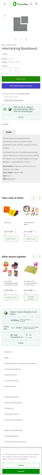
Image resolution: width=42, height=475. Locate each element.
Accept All (21, 471)
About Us (8, 352)
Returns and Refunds (13, 430)
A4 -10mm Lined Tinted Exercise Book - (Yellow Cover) (30, 283)
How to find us (11, 375)
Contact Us (9, 408)
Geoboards (7, 222)
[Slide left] (15, 39)
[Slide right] (26, 39)
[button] (4, 3)
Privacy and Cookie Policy (15, 441)
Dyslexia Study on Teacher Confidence (21, 363)
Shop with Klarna (12, 414)
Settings (21, 465)
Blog (6, 357)
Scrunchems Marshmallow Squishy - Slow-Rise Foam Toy (11, 283)
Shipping (4, 62)
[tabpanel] (21, 158)
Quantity (5, 66)
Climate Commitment (14, 420)
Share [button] (6, 124)
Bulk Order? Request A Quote (21, 86)
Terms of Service (11, 380)
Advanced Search (12, 397)
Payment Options (12, 436)
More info (20, 117)
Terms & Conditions (13, 369)
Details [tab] (9, 132)
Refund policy (10, 386)
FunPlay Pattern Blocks (29, 223)
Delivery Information (13, 402)
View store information (13, 100)
